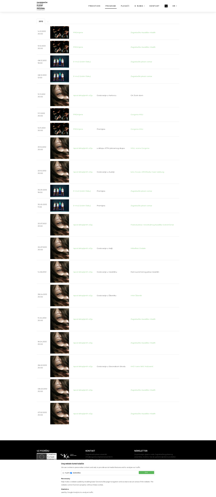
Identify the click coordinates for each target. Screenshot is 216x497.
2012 (41, 21)
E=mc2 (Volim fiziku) (82, 62)
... (47, 21)
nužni (67, 473)
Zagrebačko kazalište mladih (143, 32)
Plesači (125, 6)
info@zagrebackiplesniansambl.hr (99, 457)
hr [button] (174, 6)
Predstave (94, 6)
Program (111, 6)
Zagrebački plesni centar (141, 62)
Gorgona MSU (137, 114)
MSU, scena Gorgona (140, 148)
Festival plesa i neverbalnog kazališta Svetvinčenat (152, 225)
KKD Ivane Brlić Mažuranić (142, 366)
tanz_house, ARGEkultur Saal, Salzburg (147, 172)
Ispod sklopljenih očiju (83, 95)
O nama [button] (139, 6)
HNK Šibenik (136, 295)
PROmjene (78, 32)
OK (146, 472)
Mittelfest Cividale (138, 248)
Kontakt (155, 6)
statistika (76, 473)
